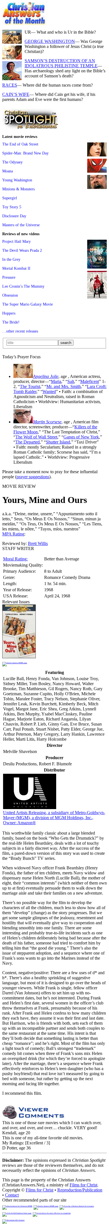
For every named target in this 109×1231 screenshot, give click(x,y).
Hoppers (8, 313)
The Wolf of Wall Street (36, 437)
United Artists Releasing (54, 817)
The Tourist (30, 386)
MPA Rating (13, 534)
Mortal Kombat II (16, 268)
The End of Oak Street (20, 144)
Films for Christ (83, 1185)
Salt (70, 381)
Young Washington (17, 180)
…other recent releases (20, 331)
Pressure (8, 277)
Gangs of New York (81, 437)
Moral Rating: (15, 558)
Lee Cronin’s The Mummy (23, 286)
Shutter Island (58, 442)
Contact (12, 1195)
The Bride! (11, 322)
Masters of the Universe (21, 225)
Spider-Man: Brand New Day (25, 153)
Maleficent (89, 381)
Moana (7, 171)
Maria (56, 381)
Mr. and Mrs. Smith (63, 386)
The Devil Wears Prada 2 (22, 250)
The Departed (27, 442)
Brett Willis (38, 543)
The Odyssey (12, 162)
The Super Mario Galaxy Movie (27, 304)
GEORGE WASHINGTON (50, 41)
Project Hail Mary (16, 241)
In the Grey (11, 259)
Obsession (10, 295)
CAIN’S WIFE (15, 94)
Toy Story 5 (11, 207)
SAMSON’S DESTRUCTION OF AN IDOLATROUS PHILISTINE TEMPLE (61, 63)
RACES (9, 85)
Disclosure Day (14, 216)
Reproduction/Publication (79, 1190)
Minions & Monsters (18, 189)
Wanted (49, 391)
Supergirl (9, 198)
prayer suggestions (32, 476)
